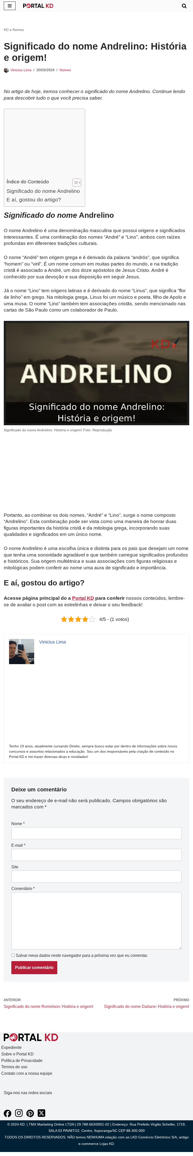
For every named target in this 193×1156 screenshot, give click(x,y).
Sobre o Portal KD (17, 1054)
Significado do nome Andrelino (43, 191)
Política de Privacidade (21, 1060)
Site (14, 867)
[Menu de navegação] (10, 6)
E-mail (18, 845)
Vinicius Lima (21, 70)
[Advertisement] (43, 144)
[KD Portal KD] (38, 6)
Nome (18, 824)
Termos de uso (14, 1067)
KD (6, 30)
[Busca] (184, 5)
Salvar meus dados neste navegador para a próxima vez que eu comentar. (82, 955)
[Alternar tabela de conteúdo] (74, 182)
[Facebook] (7, 1116)
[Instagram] (19, 1116)
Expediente (11, 1047)
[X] (41, 1116)
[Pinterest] (30, 1116)
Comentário (23, 888)
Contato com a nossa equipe (26, 1073)
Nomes (18, 30)
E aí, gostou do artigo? (34, 199)
